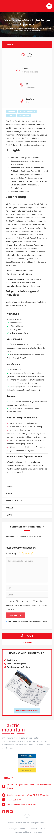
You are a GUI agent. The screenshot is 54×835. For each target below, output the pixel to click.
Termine (9, 486)
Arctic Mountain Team (27, 766)
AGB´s (42, 829)
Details (9, 44)
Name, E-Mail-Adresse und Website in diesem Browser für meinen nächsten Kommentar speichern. (26, 605)
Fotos (9, 515)
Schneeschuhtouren (27, 111)
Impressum (38, 832)
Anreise (9, 508)
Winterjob (13, 829)
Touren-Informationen (27, 710)
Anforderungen (14, 501)
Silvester (11, 115)
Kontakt (34, 829)
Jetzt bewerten (27, 770)
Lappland (11, 111)
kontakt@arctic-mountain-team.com (22, 804)
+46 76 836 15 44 (14, 800)
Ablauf (9, 493)
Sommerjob (24, 829)
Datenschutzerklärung (23, 832)
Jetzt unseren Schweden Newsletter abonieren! (27, 622)
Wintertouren (24, 115)
